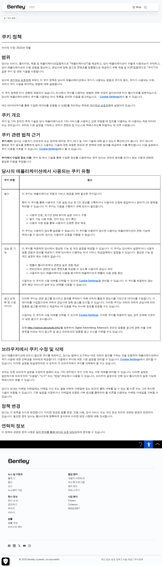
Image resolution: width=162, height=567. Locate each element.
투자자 (11, 508)
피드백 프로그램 (76, 482)
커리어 (11, 512)
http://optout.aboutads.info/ (44, 327)
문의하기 (12, 504)
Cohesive (73, 504)
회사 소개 (13, 500)
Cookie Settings (109, 96)
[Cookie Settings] (5, 561)
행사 (10, 482)
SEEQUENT (74, 508)
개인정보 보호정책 (20, 80)
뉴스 (10, 486)
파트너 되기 (74, 490)
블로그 (11, 478)
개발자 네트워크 (76, 478)
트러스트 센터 (15, 526)
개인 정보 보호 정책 (111, 559)
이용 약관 (127, 559)
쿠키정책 (138, 559)
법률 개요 (13, 522)
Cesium (72, 500)
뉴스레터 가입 (15, 490)
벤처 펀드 (73, 486)
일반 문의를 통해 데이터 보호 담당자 (56, 432)
